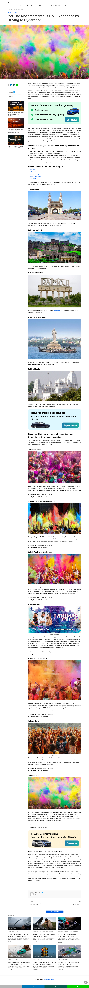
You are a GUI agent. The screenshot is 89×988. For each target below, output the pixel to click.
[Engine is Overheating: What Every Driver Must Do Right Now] (44, 923)
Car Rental (49, 5)
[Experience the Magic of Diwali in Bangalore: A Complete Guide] (16, 140)
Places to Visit (34, 5)
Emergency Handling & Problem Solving (43, 931)
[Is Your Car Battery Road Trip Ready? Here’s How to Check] (69, 923)
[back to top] (86, 982)
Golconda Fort (34, 172)
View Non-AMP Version (49, 979)
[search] (80, 2)
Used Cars (65, 5)
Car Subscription (57, 5)
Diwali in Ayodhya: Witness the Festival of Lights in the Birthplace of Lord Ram (15, 131)
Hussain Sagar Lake (35, 176)
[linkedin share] (11, 85)
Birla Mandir (33, 178)
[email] (11, 986)
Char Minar (33, 169)
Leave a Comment (54, 911)
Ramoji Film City (34, 174)
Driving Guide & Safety (13, 931)
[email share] (8, 85)
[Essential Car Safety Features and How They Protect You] (69, 951)
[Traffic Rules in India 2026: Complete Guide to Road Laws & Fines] (44, 951)
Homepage (10, 9)
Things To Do (42, 5)
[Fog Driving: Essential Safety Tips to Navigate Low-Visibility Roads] (19, 923)
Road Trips (27, 5)
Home (21, 5)
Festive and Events (18, 9)
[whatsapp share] (14, 85)
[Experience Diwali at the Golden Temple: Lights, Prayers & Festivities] (16, 106)
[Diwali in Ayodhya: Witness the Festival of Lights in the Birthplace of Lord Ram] (16, 123)
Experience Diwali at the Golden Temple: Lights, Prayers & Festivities (16, 114)
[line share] (17, 85)
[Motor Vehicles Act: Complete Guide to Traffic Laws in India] (19, 951)
